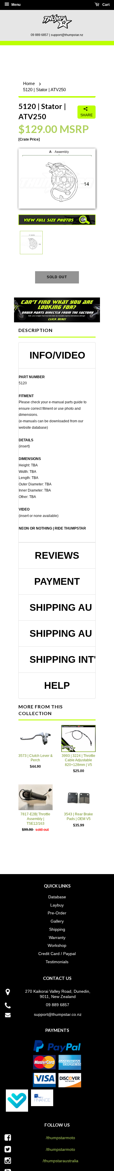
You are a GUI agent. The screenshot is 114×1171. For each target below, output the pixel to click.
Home (29, 83)
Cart (105, 5)
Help (57, 685)
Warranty (57, 937)
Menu (15, 5)
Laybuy (57, 905)
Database (57, 897)
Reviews (57, 555)
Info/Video (57, 355)
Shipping (57, 929)
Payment (57, 581)
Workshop (57, 945)
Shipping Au (60, 607)
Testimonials (57, 961)
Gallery (57, 921)
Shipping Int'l (60, 659)
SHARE (86, 115)
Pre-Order (57, 913)
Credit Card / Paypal (57, 953)
